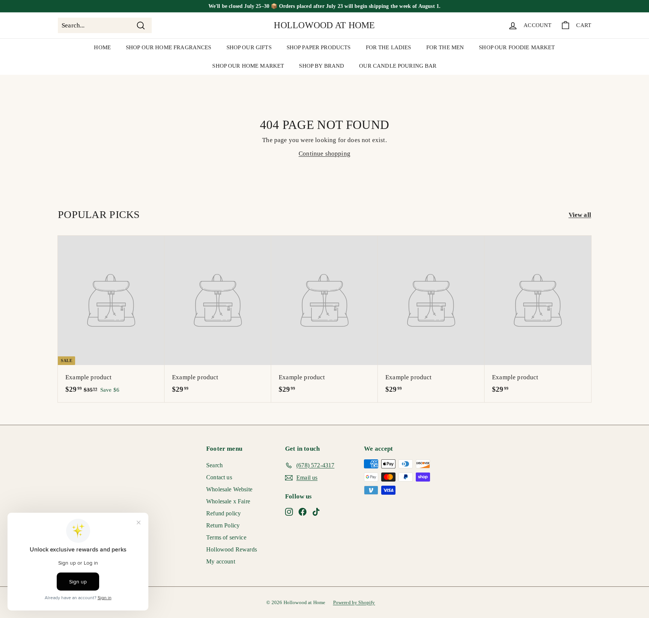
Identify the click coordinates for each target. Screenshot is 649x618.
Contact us (219, 477)
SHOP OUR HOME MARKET (248, 66)
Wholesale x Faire (228, 501)
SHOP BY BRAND (321, 66)
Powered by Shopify (354, 602)
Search (214, 465)
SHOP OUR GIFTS (249, 47)
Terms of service (226, 537)
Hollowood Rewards (231, 549)
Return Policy (223, 525)
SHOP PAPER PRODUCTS (319, 47)
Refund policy (223, 513)
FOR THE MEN (445, 47)
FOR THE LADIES (388, 47)
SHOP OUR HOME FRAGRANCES (168, 47)
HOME (102, 47)
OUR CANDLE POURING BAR (397, 66)
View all (580, 214)
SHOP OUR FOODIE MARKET (517, 47)
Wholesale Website (229, 489)
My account (220, 561)
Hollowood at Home (324, 25)
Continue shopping (324, 153)
